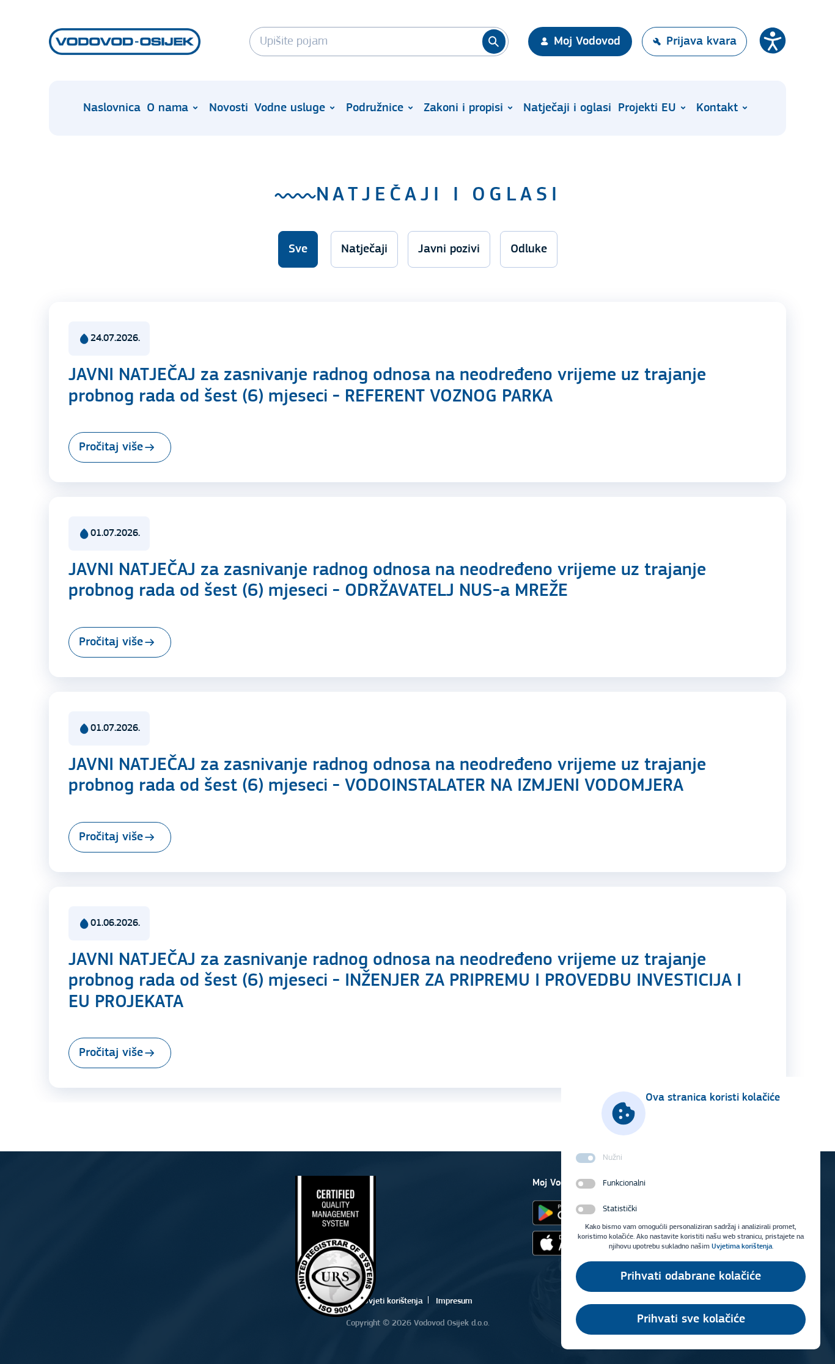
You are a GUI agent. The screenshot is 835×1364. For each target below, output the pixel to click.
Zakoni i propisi (463, 108)
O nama (167, 108)
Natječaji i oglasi (567, 108)
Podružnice (374, 108)
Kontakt (717, 108)
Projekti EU (647, 108)
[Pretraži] (494, 41)
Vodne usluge (289, 108)
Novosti (228, 108)
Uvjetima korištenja (742, 1246)
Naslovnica (112, 108)
